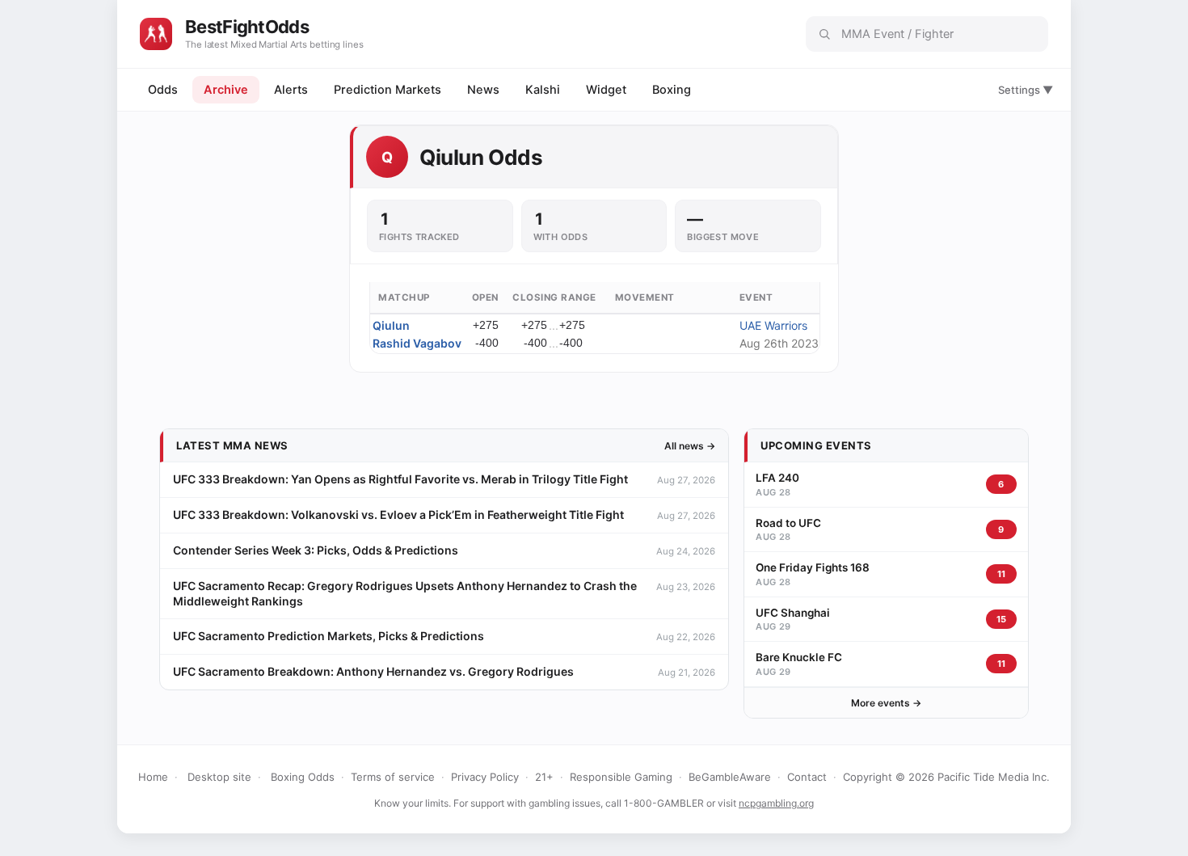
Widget (606, 89)
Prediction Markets (387, 89)
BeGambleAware (730, 776)
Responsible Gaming (621, 776)
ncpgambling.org (776, 803)
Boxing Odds (303, 776)
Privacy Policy (485, 776)
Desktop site (219, 776)
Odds (163, 89)
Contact (807, 776)
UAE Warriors (773, 325)
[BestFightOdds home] (156, 34)
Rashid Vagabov (417, 343)
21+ (544, 776)
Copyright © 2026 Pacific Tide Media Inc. (946, 776)
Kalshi (542, 89)
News (483, 89)
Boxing (671, 89)
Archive (226, 89)
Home (153, 776)
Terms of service (393, 776)
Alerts (291, 89)
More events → (886, 703)
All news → (689, 446)
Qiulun (391, 325)
